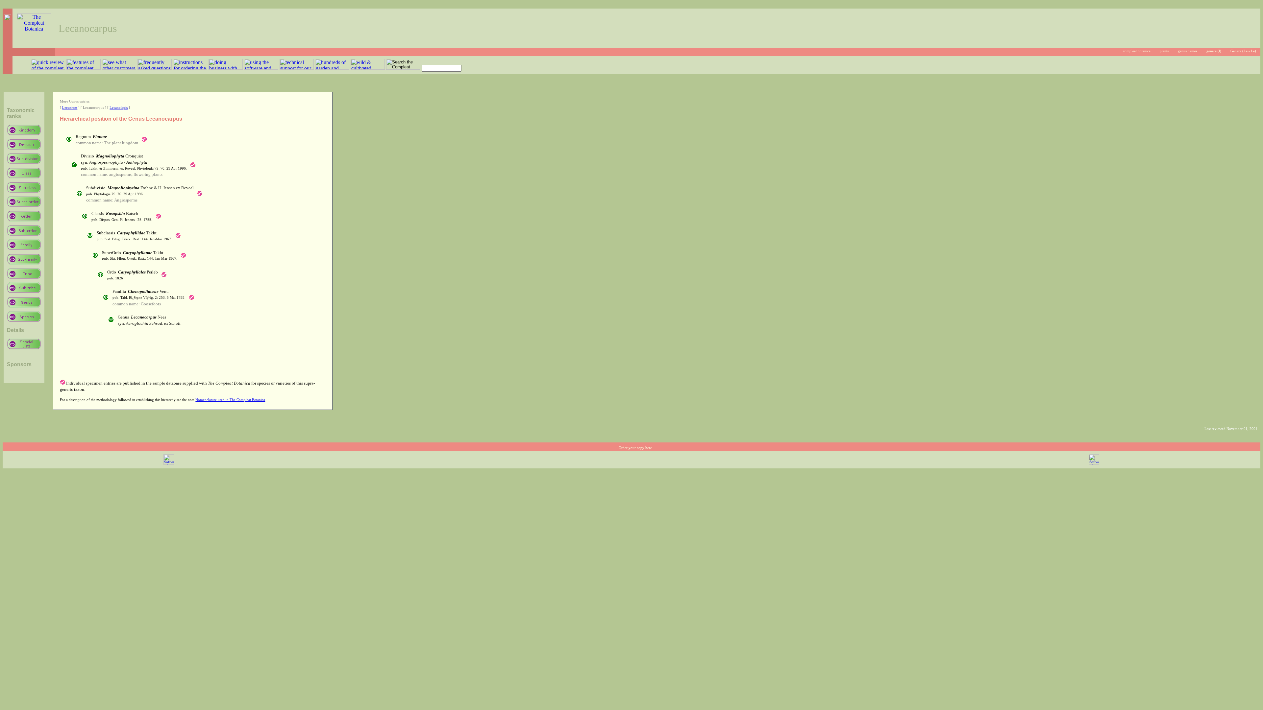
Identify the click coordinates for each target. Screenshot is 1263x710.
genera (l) (1213, 51)
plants (1164, 51)
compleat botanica (1137, 51)
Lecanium (69, 107)
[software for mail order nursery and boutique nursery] (168, 463)
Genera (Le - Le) (1243, 51)
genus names (1187, 51)
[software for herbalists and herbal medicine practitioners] (1094, 463)
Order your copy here (635, 448)
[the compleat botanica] (34, 46)
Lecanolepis (119, 107)
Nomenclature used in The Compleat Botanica (230, 400)
